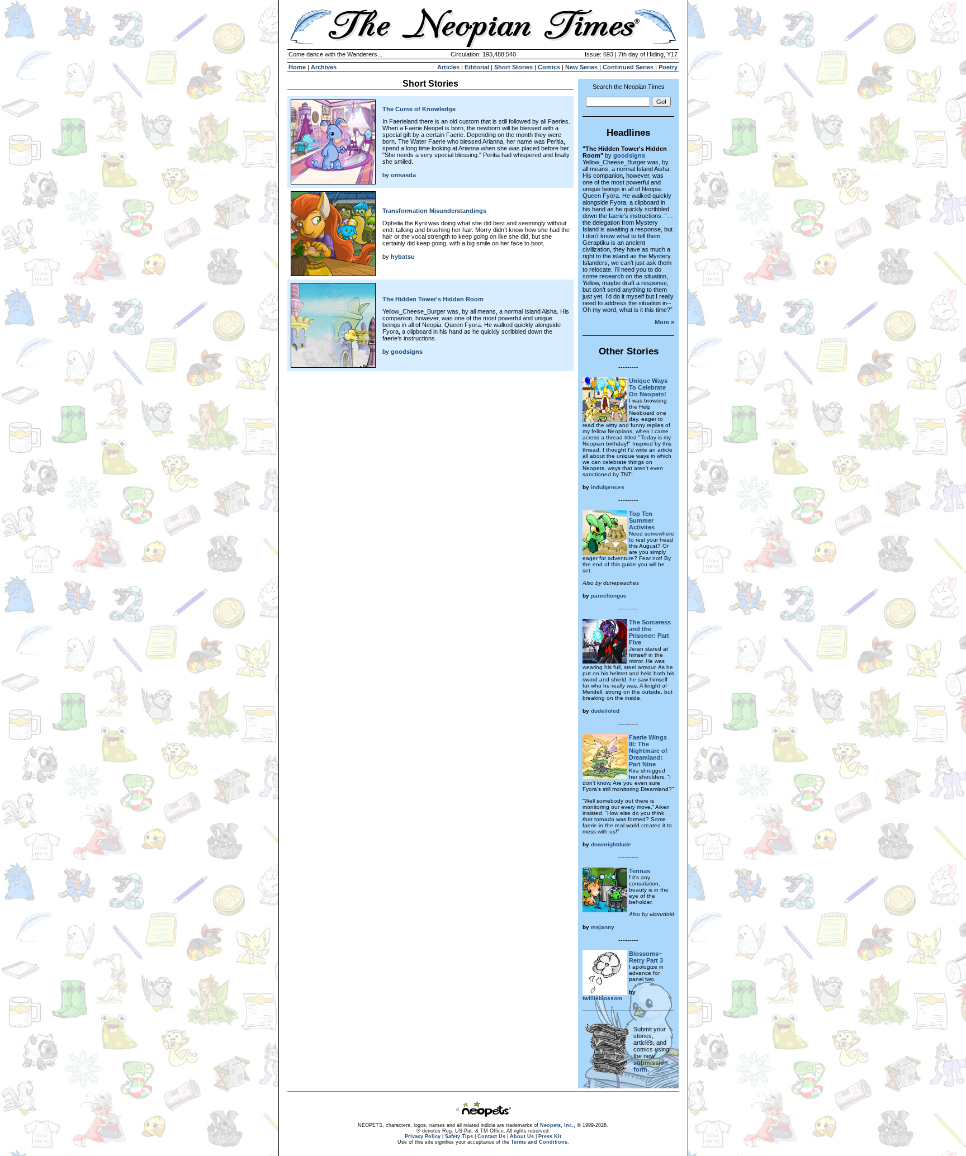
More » (664, 322)
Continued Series (628, 67)
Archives (324, 67)
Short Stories (513, 67)
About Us (522, 1136)
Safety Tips (459, 1136)
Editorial (477, 67)
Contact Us (491, 1136)
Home (297, 67)
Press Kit (549, 1136)
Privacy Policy (423, 1136)
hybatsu (403, 256)
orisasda (403, 175)
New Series (581, 67)
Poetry (668, 67)
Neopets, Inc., (557, 1125)
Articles (448, 67)
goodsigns (407, 351)
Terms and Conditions (539, 1142)
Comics (549, 67)
